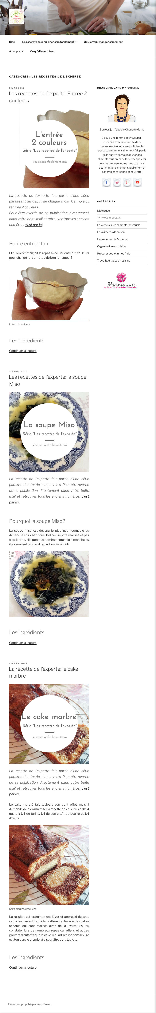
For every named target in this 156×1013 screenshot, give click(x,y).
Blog (12, 41)
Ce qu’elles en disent (43, 51)
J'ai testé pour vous (108, 217)
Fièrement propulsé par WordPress (29, 1004)
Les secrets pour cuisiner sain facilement (48, 41)
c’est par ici (33, 225)
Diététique (103, 210)
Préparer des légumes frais (113, 253)
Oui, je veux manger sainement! (103, 41)
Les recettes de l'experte (112, 239)
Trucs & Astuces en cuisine (113, 260)
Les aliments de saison (111, 232)
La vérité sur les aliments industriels (118, 224)
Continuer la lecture (23, 351)
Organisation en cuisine (111, 246)
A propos (14, 51)
